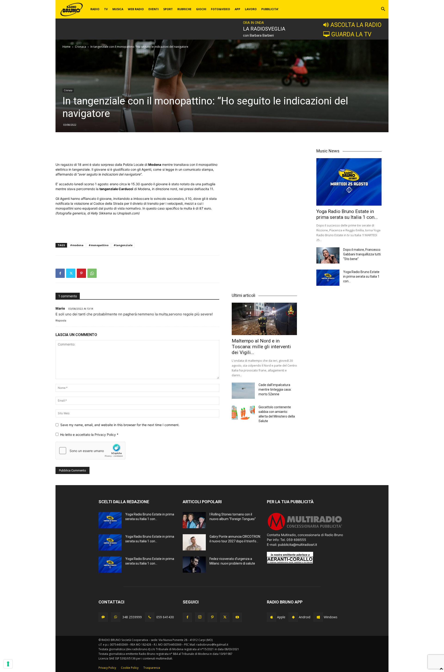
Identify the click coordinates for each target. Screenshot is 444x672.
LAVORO (251, 9)
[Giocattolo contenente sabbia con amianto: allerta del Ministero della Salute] (243, 413)
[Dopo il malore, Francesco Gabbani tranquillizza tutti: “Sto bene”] (327, 255)
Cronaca (80, 47)
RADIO (94, 9)
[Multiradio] (305, 530)
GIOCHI (201, 9)
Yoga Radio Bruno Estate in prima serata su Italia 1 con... (347, 214)
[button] (382, 9)
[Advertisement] (137, 150)
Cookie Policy (130, 668)
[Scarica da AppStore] (271, 617)
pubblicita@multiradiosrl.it (297, 544)
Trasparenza (151, 668)
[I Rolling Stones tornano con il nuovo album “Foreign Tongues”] (194, 520)
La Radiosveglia (264, 29)
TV (106, 9)
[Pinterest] (81, 273)
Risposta (61, 320)
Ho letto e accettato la (89, 434)
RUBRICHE (184, 9)
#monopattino (98, 245)
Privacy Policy (106, 434)
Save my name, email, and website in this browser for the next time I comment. (119, 425)
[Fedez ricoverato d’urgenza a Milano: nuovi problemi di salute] (194, 564)
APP (237, 9)
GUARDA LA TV (351, 34)
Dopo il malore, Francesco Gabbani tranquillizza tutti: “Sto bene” (362, 254)
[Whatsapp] (115, 617)
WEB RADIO (136, 9)
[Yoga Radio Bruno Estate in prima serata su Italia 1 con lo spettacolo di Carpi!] (349, 182)
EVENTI (153, 9)
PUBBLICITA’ (270, 9)
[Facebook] (60, 273)
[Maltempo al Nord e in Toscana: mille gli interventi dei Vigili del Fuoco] (264, 319)
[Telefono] (149, 617)
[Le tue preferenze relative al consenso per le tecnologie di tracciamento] (8, 663)
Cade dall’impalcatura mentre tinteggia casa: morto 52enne (275, 389)
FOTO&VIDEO (220, 9)
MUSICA (117, 9)
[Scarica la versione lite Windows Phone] (318, 617)
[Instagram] (199, 617)
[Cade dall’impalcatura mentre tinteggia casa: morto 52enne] (243, 391)
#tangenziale (123, 245)
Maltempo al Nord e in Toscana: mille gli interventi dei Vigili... (261, 346)
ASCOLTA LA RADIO (356, 24)
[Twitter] (70, 273)
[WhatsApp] (92, 273)
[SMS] (103, 617)
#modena (76, 245)
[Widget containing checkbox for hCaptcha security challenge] (90, 450)
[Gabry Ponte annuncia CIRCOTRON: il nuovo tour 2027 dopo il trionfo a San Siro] (194, 542)
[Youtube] (237, 617)
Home (66, 47)
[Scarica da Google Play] (293, 617)
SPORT (168, 9)
